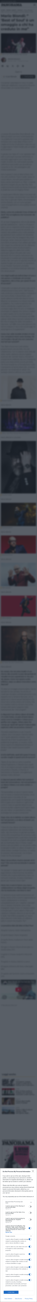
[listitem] (18, 1202)
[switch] (30, 1206)
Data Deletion (8, 1298)
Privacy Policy (29, 1298)
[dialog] (18, 1235)
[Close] (33, 1171)
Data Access (18, 1298)
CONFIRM (11, 1292)
